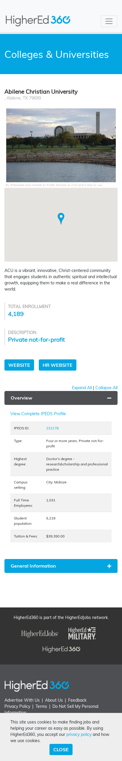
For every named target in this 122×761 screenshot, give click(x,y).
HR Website (58, 365)
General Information (33, 566)
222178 (52, 428)
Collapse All (106, 387)
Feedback (77, 700)
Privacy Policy (17, 706)
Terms (41, 706)
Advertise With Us (22, 700)
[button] (61, 219)
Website (19, 365)
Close (61, 749)
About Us (54, 700)
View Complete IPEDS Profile (38, 413)
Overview (21, 398)
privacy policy (79, 734)
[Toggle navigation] (109, 21)
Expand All (82, 387)
